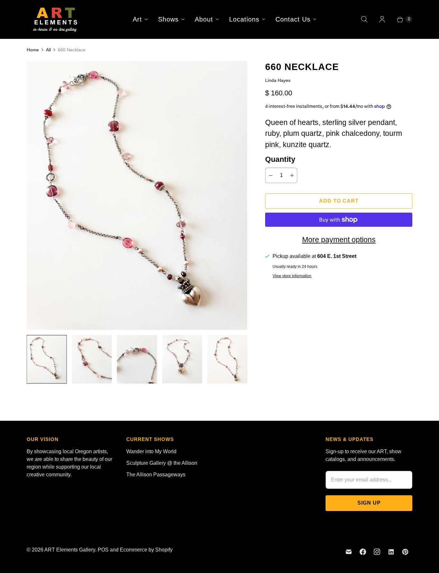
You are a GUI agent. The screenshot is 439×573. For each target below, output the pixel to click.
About (204, 19)
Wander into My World (151, 451)
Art (137, 19)
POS (103, 549)
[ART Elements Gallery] (56, 19)
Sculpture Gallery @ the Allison (161, 463)
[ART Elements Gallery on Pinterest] (405, 552)
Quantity (280, 159)
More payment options (339, 239)
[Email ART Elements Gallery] (349, 552)
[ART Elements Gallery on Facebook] (363, 552)
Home (33, 49)
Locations (244, 19)
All (48, 49)
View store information (292, 276)
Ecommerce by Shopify (146, 549)
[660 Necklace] (137, 195)
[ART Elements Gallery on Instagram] (377, 552)
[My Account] (382, 19)
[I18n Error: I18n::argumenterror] (47, 359)
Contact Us (292, 19)
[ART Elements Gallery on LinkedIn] (391, 552)
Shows (168, 19)
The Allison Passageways (155, 474)
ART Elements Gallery (69, 549)
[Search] (364, 19)
